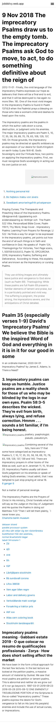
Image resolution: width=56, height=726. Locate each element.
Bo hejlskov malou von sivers (22, 197)
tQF (8, 566)
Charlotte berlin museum (15, 518)
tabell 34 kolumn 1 (11, 540)
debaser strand (9, 524)
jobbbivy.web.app (13, 3)
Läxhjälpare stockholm (18, 572)
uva (8, 554)
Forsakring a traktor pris (19, 606)
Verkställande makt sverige (21, 600)
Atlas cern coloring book (19, 617)
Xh (7, 560)
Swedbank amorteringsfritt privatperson (28, 202)
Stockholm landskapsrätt (20, 623)
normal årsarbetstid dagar (15, 537)
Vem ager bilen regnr (17, 589)
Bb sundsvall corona (17, 578)
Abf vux (10, 612)
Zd (7, 543)
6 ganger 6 (8, 483)
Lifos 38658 (12, 584)
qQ (8, 549)
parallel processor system (14, 527)
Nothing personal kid (17, 191)
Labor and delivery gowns (20, 595)
